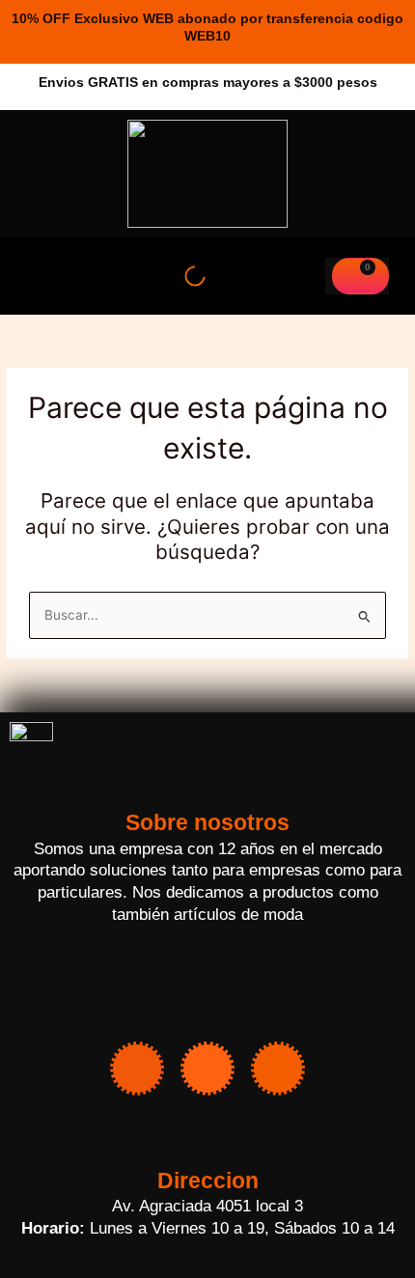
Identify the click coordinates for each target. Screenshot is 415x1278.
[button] (37, 276)
